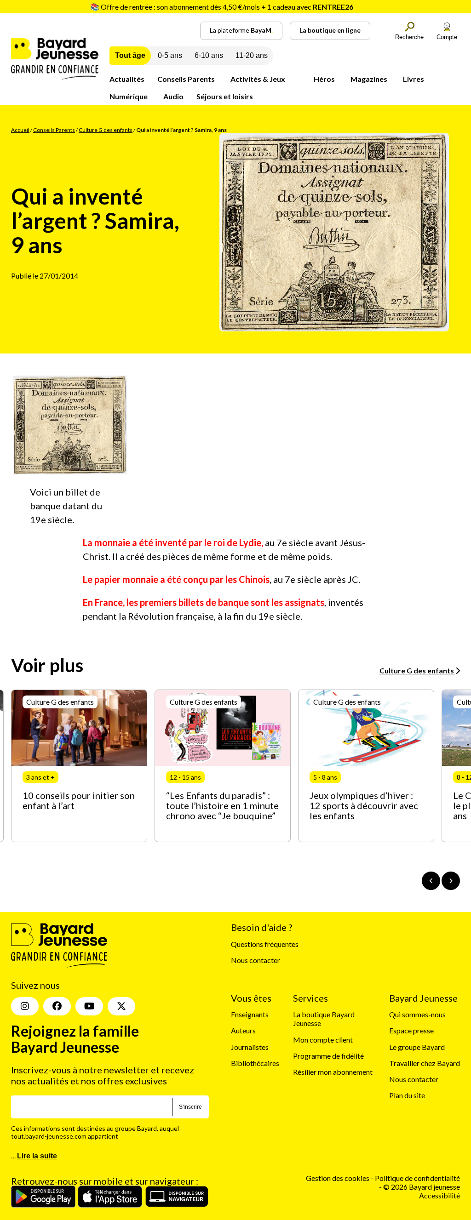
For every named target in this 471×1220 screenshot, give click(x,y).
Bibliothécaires (255, 1063)
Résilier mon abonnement (333, 1071)
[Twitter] (121, 1006)
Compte (447, 37)
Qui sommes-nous (417, 1014)
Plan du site (407, 1095)
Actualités (126, 78)
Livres (413, 78)
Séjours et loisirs (224, 96)
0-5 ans (170, 55)
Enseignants (250, 1014)
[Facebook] (57, 1006)
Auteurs (243, 1030)
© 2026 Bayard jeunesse (421, 1186)
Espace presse (411, 1030)
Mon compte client (323, 1039)
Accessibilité (439, 1195)
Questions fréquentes (265, 944)
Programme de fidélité (328, 1055)
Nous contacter (255, 960)
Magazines (368, 78)
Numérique (128, 96)
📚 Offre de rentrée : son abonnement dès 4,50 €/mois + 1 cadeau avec (221, 6)
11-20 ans (252, 55)
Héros (324, 78)
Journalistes (250, 1047)
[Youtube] (89, 1006)
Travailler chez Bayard (424, 1063)
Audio (173, 96)
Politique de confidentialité (417, 1178)
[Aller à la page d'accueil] (54, 76)
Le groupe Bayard (417, 1047)
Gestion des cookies (337, 1178)
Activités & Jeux (257, 78)
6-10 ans (209, 55)
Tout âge (130, 55)
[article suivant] (451, 881)
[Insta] (25, 1006)
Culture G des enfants (105, 129)
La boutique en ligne (330, 30)
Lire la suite (37, 1156)
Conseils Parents (186, 78)
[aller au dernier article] (431, 881)
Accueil (20, 129)
